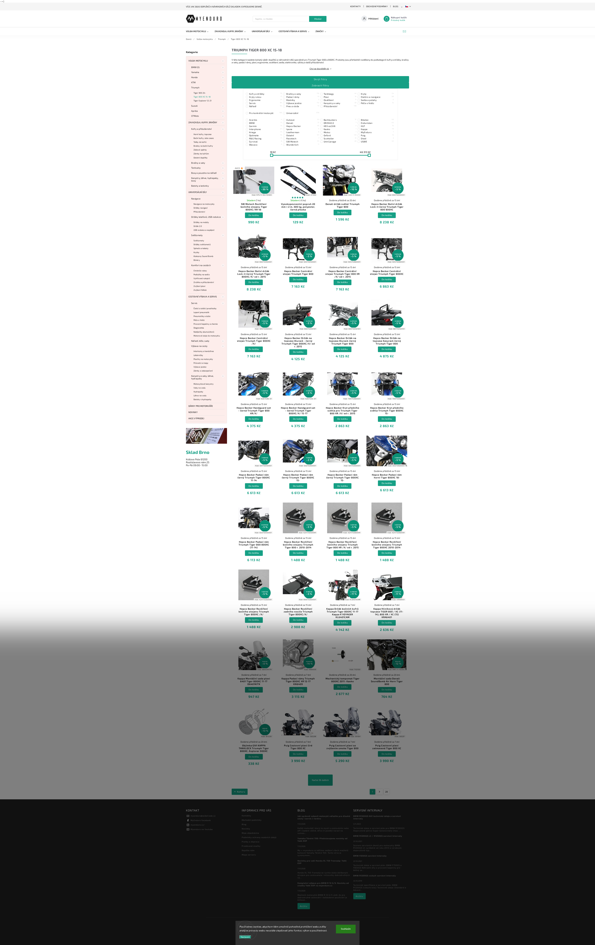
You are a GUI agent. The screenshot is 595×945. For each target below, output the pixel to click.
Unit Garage (340, 141)
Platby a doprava (250, 841)
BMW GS (195, 67)
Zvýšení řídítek (200, 290)
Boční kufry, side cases (204, 138)
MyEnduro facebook (201, 820)
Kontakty (355, 6)
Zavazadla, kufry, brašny (202, 122)
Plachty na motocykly (203, 359)
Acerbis (265, 119)
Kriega (265, 132)
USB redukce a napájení (204, 230)
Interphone (265, 129)
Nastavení (245, 937)
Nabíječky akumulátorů (204, 332)
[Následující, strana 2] (379, 792)
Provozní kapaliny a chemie (206, 324)
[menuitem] (199, 31)
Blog (395, 6)
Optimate (265, 135)
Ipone (302, 129)
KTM (193, 82)
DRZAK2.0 (340, 122)
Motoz (340, 132)
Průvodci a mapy (201, 363)
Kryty (377, 93)
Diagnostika (199, 328)
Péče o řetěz (199, 320)
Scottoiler (340, 138)
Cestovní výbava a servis (202, 296)
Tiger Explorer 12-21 (203, 100)
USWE (377, 141)
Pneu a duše (302, 106)
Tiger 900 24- (200, 93)
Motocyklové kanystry (204, 384)
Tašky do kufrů (200, 142)
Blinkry (197, 260)
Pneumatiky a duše (202, 316)
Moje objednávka (250, 833)
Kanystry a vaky (340, 103)
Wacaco (265, 144)
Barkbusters (340, 119)
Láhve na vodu (200, 395)
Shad (377, 138)
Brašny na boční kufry (203, 146)
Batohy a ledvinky (200, 185)
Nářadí (265, 106)
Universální (302, 113)
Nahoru (241, 791)
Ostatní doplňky (201, 157)
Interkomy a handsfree (204, 351)
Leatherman (302, 132)
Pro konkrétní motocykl (265, 113)
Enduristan (377, 122)
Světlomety (197, 235)
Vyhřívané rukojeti (202, 278)
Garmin (265, 126)
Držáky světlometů (202, 244)
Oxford (340, 135)
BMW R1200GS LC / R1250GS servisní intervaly (377, 836)
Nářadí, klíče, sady (200, 341)
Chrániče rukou (200, 270)
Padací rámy (302, 96)
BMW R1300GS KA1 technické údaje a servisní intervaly (377, 817)
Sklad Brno (197, 452)
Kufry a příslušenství (201, 129)
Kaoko (340, 129)
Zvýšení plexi (199, 286)
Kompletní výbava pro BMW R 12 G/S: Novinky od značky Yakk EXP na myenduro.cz (323, 884)
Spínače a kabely (201, 248)
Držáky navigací (201, 208)
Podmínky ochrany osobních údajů (259, 837)
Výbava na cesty (199, 346)
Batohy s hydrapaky (202, 399)
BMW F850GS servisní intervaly (370, 855)
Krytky (196, 252)
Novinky (193, 412)
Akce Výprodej (196, 418)
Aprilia (194, 111)
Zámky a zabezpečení (203, 370)
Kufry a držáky (265, 93)
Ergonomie (265, 100)
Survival (265, 141)
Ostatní (302, 135)
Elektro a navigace (377, 96)
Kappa (377, 129)
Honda (194, 77)
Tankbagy (340, 93)
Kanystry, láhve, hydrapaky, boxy (204, 179)
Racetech (302, 138)
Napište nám (248, 850)
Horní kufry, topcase (203, 134)
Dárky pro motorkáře (200, 406)
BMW (265, 122)
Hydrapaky (198, 391)
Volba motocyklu (198, 60)
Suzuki (194, 105)
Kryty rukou (265, 96)
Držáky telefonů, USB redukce (206, 217)
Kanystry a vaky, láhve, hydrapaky (202, 377)
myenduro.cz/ (198, 825)
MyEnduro (377, 132)
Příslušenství (199, 211)
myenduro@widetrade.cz (203, 816)
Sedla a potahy (377, 100)
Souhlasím (346, 929)
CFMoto (195, 116)
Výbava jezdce (200, 367)
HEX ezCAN (340, 126)
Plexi (340, 96)
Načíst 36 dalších (320, 780)
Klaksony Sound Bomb (203, 256)
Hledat (318, 19)
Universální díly (197, 192)
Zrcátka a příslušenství (204, 282)
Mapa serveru (249, 854)
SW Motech (302, 141)
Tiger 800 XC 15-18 (202, 96)
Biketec (377, 119)
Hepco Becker (302, 126)
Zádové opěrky (200, 149)
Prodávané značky (251, 846)
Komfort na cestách (201, 265)
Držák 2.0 (198, 226)
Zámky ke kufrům (201, 153)
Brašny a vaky (198, 162)
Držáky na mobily (201, 222)
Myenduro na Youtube (202, 829)
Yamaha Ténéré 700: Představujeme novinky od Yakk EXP (323, 839)
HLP (377, 126)
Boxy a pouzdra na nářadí (203, 173)
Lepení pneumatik (201, 312)
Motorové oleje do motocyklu (207, 335)
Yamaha (195, 72)
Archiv (303, 906)
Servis (194, 303)
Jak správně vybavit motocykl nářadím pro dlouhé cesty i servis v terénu (324, 817)
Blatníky (302, 100)
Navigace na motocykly (204, 204)
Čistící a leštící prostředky (205, 308)
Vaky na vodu (199, 387)
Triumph (195, 87)
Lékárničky (198, 355)
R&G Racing (265, 138)
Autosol (302, 119)
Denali (302, 122)
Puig (377, 135)
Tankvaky (196, 167)
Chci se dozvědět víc (319, 68)
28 (386, 791)
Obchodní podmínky (377, 6)
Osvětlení (340, 100)
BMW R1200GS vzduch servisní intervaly (374, 875)
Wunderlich (302, 144)
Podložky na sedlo (202, 274)
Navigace (196, 198)
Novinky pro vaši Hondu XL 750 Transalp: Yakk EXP (322, 861)
